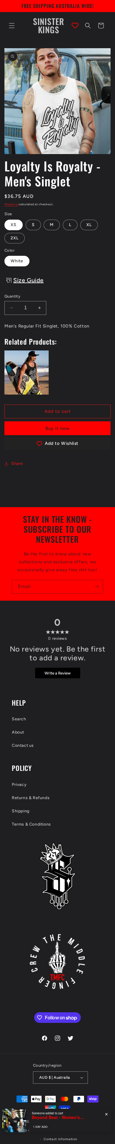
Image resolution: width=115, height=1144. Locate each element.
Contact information (60, 1139)
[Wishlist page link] (75, 25)
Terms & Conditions (31, 824)
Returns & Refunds (31, 797)
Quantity (12, 296)
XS (14, 224)
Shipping (11, 204)
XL (89, 224)
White (17, 260)
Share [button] (17, 463)
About (18, 732)
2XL (15, 238)
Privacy (19, 784)
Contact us (23, 745)
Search (19, 719)
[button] (11, 25)
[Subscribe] (96, 587)
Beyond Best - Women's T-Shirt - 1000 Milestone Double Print (58, 1117)
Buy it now (57, 428)
